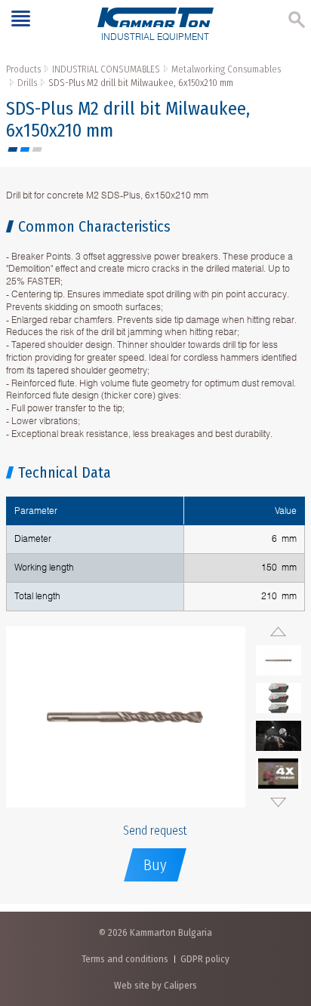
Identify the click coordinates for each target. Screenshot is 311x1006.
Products (23, 69)
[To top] (284, 915)
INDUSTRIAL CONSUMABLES (106, 69)
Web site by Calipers (155, 985)
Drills (27, 82)
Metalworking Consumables (226, 69)
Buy (155, 865)
